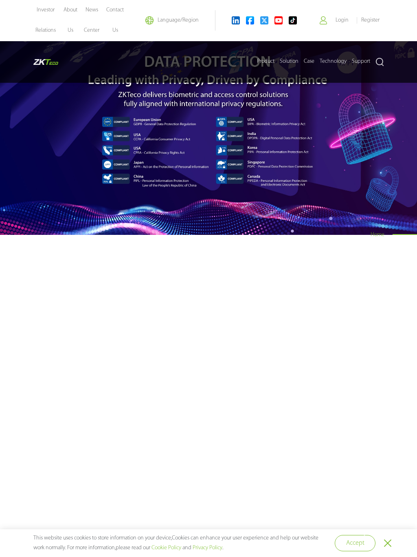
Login (342, 20)
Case (309, 61)
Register (370, 20)
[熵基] (45, 62)
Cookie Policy (166, 548)
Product (265, 61)
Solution (289, 61)
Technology (333, 61)
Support (361, 61)
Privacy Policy (207, 548)
